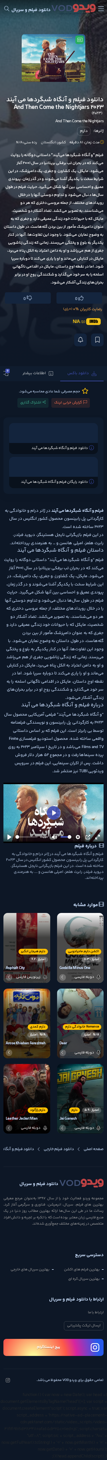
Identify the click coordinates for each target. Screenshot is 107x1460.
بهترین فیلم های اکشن (82, 1269)
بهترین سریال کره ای (84, 1279)
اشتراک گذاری (30, 402)
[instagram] (8, 1381)
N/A (19, 142)
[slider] (26, 837)
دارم (84, 131)
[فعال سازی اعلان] (80, 340)
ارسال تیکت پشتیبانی (83, 1325)
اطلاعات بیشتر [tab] (34, 373)
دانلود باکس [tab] (78, 373)
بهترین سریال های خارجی (30, 1269)
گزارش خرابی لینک (68, 402)
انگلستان (48, 142)
